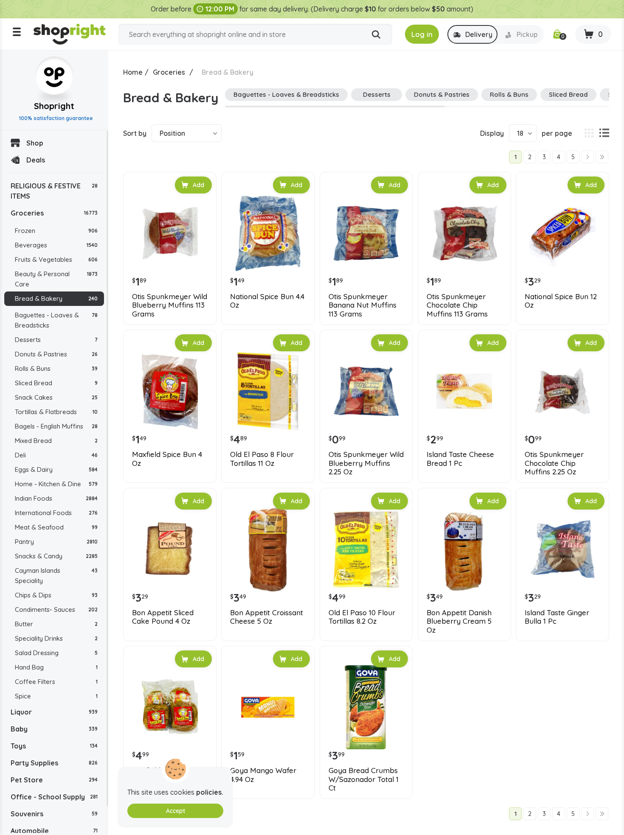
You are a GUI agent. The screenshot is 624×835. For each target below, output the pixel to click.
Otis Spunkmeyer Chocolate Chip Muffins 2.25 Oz (554, 463)
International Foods (56, 513)
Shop (34, 143)
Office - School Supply (54, 797)
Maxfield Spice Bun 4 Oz (167, 458)
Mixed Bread (56, 441)
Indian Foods (56, 498)
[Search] (376, 34)
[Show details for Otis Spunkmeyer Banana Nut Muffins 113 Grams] (366, 233)
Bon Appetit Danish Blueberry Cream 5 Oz (459, 621)
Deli (56, 455)
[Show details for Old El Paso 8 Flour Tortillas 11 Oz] (268, 391)
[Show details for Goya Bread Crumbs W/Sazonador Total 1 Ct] (366, 707)
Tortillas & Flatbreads (56, 412)
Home (133, 72)
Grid (589, 133)
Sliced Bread (56, 383)
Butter (56, 624)
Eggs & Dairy (56, 469)
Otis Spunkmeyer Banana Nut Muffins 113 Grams (362, 305)
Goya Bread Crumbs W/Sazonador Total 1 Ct (364, 779)
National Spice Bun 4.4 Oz (267, 300)
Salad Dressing (56, 653)
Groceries (54, 213)
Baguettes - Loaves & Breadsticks (56, 320)
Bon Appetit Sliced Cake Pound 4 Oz (163, 616)
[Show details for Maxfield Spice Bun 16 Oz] (170, 707)
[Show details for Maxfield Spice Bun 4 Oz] (170, 391)
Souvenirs (54, 814)
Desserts (56, 340)
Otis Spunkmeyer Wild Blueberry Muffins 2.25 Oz (366, 463)
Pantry (56, 542)
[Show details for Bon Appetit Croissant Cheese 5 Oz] (268, 549)
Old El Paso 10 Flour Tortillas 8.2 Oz (362, 616)
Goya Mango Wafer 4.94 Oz (263, 774)
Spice (56, 696)
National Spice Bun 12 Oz (561, 300)
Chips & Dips (56, 595)
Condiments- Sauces (56, 609)
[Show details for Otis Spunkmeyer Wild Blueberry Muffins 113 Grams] (170, 233)
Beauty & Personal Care (56, 279)
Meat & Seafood (56, 527)
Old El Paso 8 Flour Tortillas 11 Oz (262, 458)
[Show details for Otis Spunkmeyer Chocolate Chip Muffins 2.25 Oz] (562, 391)
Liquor (54, 712)
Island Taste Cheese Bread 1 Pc (460, 458)
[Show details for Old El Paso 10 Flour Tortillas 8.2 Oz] (366, 549)
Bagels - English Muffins (56, 426)
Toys (54, 746)
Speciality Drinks (56, 638)
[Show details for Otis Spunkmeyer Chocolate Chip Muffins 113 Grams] (464, 233)
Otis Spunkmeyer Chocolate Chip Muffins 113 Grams (457, 305)
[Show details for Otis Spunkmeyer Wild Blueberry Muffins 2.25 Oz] (366, 391)
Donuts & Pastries (56, 354)
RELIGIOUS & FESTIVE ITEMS (54, 191)
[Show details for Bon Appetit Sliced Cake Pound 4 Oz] (170, 549)
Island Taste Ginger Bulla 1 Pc (557, 616)
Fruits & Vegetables (56, 259)
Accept (175, 811)
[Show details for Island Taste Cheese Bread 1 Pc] (464, 391)
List (604, 133)
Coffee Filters (56, 682)
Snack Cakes (56, 397)
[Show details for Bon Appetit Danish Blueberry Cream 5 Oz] (464, 549)
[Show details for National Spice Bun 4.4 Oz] (268, 233)
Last (602, 157)
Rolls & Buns (56, 368)
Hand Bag (56, 667)
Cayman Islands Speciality (56, 575)
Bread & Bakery (56, 298)
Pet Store (54, 780)
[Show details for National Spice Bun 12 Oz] (562, 233)
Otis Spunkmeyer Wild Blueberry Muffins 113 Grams (169, 305)
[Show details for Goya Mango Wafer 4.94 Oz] (268, 707)
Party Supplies (54, 763)
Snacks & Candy (56, 556)
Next (587, 157)
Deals (35, 160)
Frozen (56, 231)
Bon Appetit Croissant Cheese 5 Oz (266, 616)
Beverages (56, 245)
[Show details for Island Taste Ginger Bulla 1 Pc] (562, 549)
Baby (54, 729)
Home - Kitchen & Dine (56, 484)
